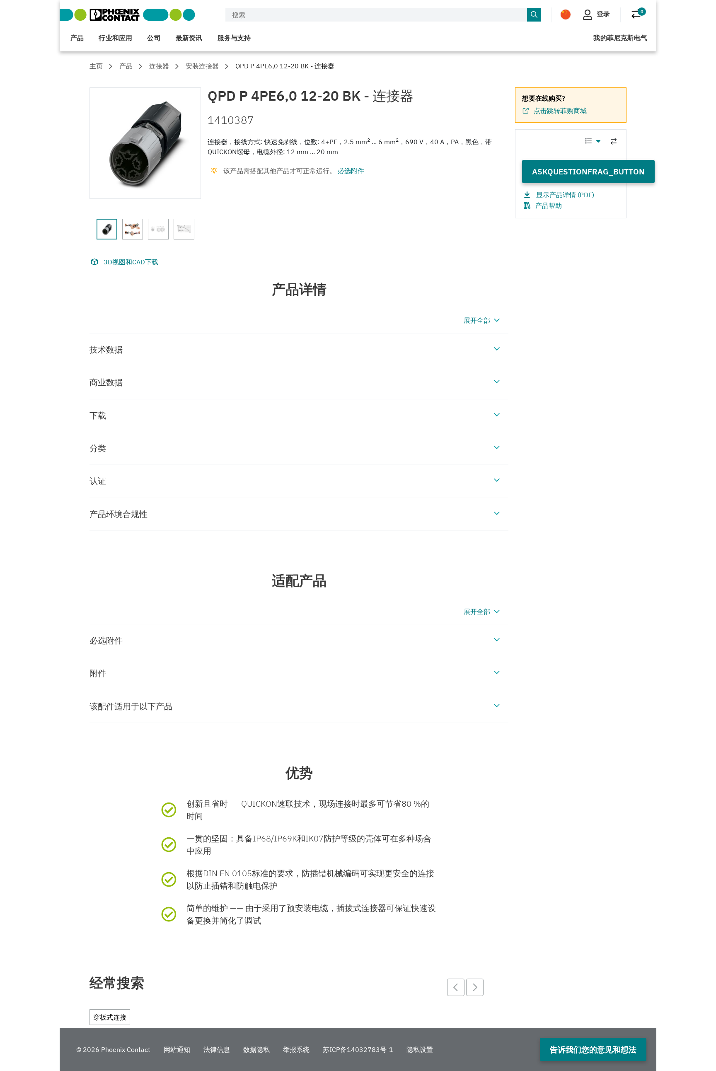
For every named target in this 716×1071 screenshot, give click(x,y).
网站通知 (177, 1049)
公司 (153, 38)
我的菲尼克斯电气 (620, 38)
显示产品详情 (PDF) (565, 195)
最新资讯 (189, 38)
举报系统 (296, 1049)
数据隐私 (256, 1049)
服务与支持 (234, 38)
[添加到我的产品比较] (613, 141)
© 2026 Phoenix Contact (113, 1049)
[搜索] (534, 15)
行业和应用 (115, 38)
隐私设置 (419, 1049)
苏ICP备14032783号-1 (358, 1049)
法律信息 (216, 1049)
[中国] (565, 14)
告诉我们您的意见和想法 (593, 1049)
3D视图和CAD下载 (131, 262)
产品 (77, 38)
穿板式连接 (109, 1017)
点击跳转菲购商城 (560, 110)
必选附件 (351, 171)
